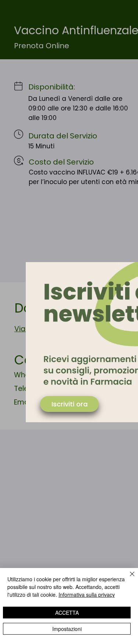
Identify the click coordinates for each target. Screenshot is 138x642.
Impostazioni (67, 628)
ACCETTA (67, 612)
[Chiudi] (128, 578)
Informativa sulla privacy (87, 594)
